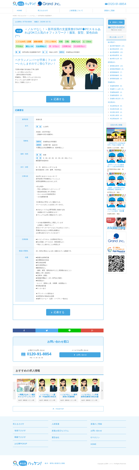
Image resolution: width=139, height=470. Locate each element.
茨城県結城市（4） (116, 92)
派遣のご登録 (109, 10)
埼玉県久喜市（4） (116, 112)
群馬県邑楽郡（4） (116, 78)
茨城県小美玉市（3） (117, 98)
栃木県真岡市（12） (117, 52)
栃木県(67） (112, 42)
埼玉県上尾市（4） (116, 115)
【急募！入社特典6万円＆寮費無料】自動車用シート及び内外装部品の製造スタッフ (116, 190)
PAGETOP (60, 409)
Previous (14, 390)
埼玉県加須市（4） (116, 118)
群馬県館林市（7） (116, 72)
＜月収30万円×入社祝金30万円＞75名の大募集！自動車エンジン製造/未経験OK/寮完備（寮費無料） (116, 145)
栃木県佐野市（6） (116, 55)
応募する (59, 99)
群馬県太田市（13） (117, 66)
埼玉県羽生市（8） (116, 106)
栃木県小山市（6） (116, 58)
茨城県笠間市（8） (116, 86)
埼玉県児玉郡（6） (116, 109)
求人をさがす (43, 10)
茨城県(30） (112, 82)
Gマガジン (95, 437)
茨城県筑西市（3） (116, 95)
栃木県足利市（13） (117, 49)
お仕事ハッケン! (108, 463)
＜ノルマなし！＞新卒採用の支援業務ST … (41, 15)
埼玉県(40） (112, 102)
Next (102, 390)
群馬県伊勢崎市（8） (117, 69)
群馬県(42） (112, 62)
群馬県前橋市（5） (116, 75)
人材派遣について (76, 10)
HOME (19, 10)
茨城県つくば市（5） (117, 89)
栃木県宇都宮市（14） (117, 46)
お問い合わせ (81, 355)
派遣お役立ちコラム (60, 431)
